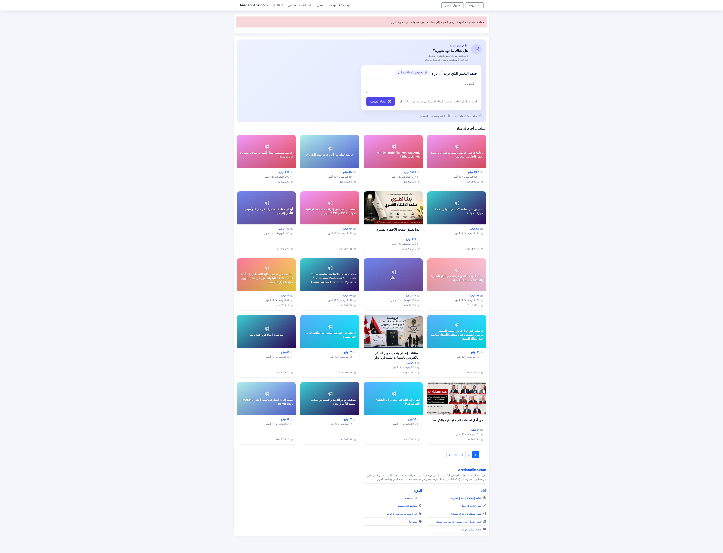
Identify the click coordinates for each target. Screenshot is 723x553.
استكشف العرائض (299, 5)
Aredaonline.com (253, 5)
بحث (346, 5)
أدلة (483, 490)
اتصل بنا (318, 5)
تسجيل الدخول (453, 5)
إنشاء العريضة (378, 101)
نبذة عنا (331, 5)
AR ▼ (280, 5)
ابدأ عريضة (474, 5)
